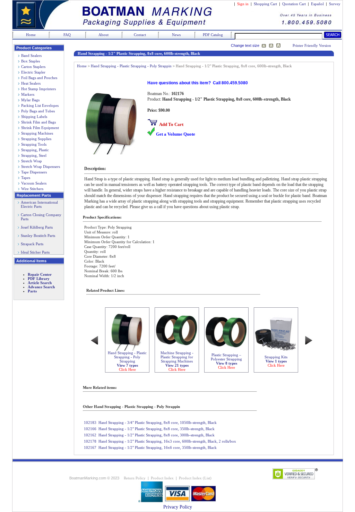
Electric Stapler (33, 72)
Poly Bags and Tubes (38, 111)
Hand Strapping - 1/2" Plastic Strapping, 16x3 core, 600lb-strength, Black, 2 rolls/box (167, 441)
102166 (90, 429)
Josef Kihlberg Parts (37, 227)
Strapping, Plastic (35, 150)
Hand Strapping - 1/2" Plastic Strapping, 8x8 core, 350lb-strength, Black (156, 429)
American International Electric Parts (38, 204)
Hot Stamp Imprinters (38, 89)
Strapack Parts (32, 244)
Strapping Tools (33, 144)
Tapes (25, 178)
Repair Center (40, 274)
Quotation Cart (294, 4)
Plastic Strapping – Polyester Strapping (226, 361)
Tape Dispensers (34, 172)
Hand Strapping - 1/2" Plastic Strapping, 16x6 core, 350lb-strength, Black (157, 447)
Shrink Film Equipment (40, 128)
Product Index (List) (195, 478)
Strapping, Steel (33, 155)
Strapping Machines (37, 133)
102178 (90, 441)
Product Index (162, 478)
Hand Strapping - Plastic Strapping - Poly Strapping (127, 361)
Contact (140, 35)
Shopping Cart (265, 4)
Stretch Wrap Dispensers (40, 166)
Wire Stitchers (32, 189)
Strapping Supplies (36, 139)
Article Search (40, 283)
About (103, 35)
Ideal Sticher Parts (35, 252)
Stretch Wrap (31, 161)
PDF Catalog (213, 35)
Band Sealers (31, 55)
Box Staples (30, 61)
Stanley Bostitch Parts (38, 235)
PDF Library (39, 278)
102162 (90, 435)
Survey (334, 4)
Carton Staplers (33, 67)
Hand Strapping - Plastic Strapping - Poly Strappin (131, 66)
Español (317, 4)
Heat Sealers (31, 83)
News (176, 35)
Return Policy (135, 478)
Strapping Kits (276, 361)
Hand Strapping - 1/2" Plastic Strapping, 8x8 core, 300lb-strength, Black (156, 435)
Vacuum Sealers (33, 183)
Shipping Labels (34, 116)
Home (31, 35)
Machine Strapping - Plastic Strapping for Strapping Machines (177, 361)
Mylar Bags (30, 100)
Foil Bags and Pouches (39, 78)
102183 (90, 422)
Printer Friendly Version (312, 45)
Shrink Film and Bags (38, 122)
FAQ (67, 35)
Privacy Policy (177, 507)
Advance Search (41, 287)
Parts (32, 291)
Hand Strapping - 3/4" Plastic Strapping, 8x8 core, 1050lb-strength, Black (157, 422)
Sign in (243, 4)
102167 (90, 447)
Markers (27, 94)
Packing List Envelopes (40, 105)
